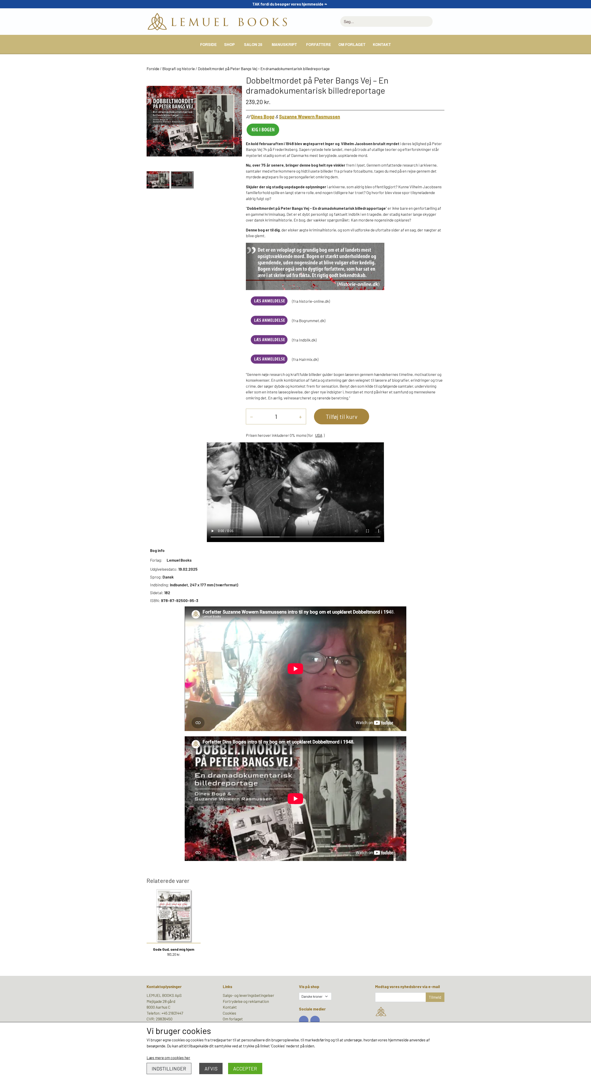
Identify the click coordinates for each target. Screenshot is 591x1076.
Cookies (229, 1013)
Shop (229, 44)
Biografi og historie (178, 68)
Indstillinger (169, 1068)
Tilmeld (435, 997)
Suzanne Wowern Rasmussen (309, 116)
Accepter (245, 1068)
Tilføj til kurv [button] (341, 416)
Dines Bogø (262, 116)
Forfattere (318, 44)
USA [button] (318, 435)
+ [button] (300, 416)
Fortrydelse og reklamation (246, 1001)
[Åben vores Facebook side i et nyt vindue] (303, 1020)
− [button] (251, 416)
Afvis (211, 1068)
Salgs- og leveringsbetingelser (248, 995)
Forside (208, 44)
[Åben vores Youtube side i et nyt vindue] (315, 1020)
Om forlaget (351, 44)
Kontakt (382, 44)
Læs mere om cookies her (168, 1057)
